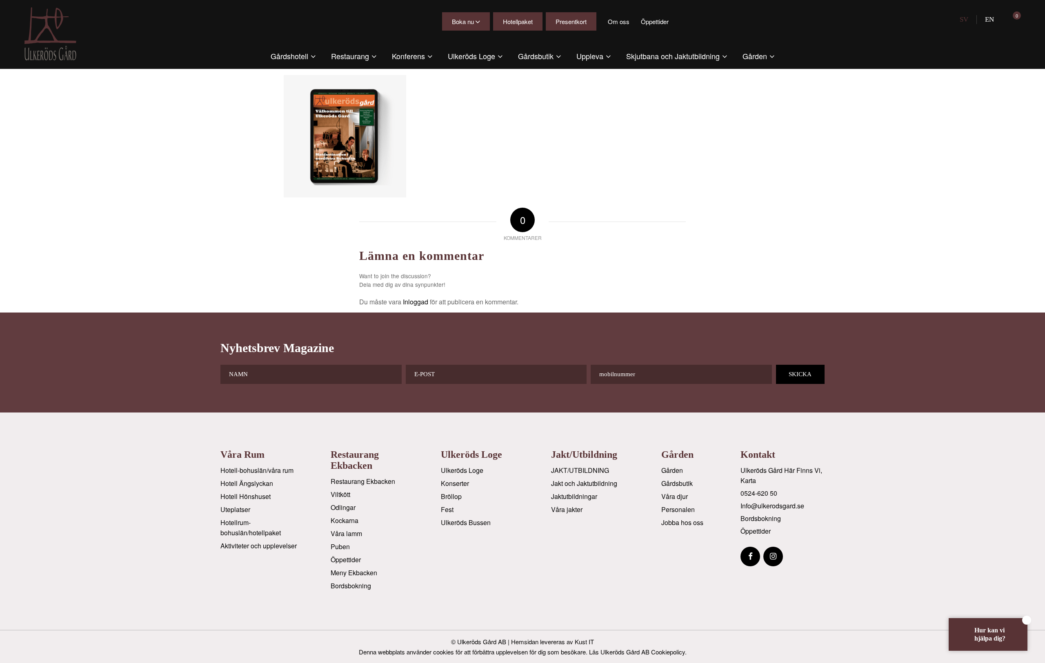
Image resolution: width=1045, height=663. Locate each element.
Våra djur (674, 496)
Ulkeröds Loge (462, 470)
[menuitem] (293, 56)
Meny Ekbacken (354, 572)
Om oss (618, 21)
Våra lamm (346, 533)
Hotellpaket (518, 21)
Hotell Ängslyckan (246, 483)
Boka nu (463, 21)
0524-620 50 (758, 493)
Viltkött (340, 494)
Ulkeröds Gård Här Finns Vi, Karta (781, 475)
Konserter (455, 483)
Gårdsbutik (677, 483)
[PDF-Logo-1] (57, 33)
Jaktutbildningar (574, 496)
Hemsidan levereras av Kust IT (552, 641)
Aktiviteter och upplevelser (258, 545)
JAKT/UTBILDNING (580, 470)
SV (964, 19)
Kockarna (344, 520)
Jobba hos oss (682, 522)
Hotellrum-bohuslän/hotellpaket (250, 527)
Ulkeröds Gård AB (481, 641)
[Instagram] (773, 556)
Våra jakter (567, 509)
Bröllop (451, 496)
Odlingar (343, 507)
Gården (672, 470)
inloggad (415, 301)
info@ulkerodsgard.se (772, 505)
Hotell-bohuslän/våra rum (256, 470)
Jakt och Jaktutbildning (584, 483)
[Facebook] (750, 556)
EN (989, 19)
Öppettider (655, 21)
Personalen (678, 509)
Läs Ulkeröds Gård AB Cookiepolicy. (638, 651)
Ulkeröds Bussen (466, 522)
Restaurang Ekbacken (363, 481)
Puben (340, 546)
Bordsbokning (351, 585)
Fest (447, 509)
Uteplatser (235, 509)
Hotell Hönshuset (245, 496)
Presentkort (571, 21)
